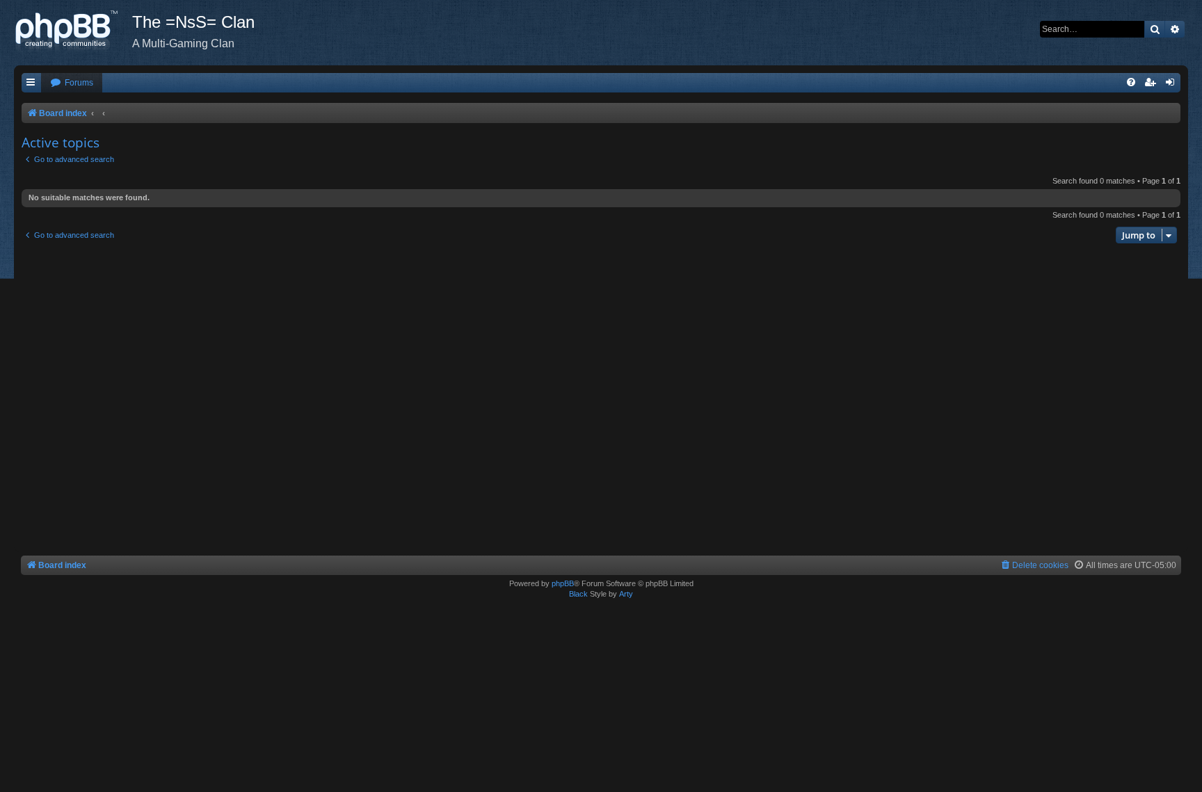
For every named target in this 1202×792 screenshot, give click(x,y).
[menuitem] (72, 83)
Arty (626, 594)
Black (578, 594)
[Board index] (73, 31)
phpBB (563, 583)
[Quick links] (31, 83)
